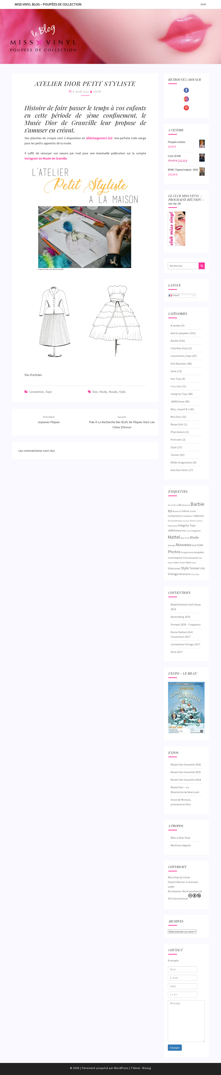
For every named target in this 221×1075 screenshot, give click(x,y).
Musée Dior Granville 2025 (186, 772)
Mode (103, 392)
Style (122, 392)
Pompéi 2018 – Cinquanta (185, 624)
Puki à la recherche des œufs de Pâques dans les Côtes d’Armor (122, 422)
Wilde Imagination (182, 462)
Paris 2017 (176, 652)
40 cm (175, 505)
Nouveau (183, 544)
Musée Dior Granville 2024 (186, 779)
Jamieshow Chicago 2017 (185, 644)
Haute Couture (196, 521)
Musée (113, 392)
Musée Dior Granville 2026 (186, 764)
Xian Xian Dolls (179, 470)
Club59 (193, 511)
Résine (188, 562)
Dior (95, 392)
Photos (174, 551)
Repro (170, 562)
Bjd (170, 511)
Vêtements (185, 574)
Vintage (173, 574)
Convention (175, 516)
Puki (200, 558)
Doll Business (178, 363)
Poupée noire (187, 552)
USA (202, 568)
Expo (180, 520)
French (175, 295)
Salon (194, 563)
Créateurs (187, 516)
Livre (188, 530)
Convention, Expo (40, 392)
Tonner (175, 455)
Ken (184, 530)
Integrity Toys (179, 394)
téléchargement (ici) (99, 138)
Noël (194, 545)
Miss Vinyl (185, 537)
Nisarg (146, 1068)
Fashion (186, 521)
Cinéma (184, 511)
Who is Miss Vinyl (180, 837)
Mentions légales (181, 845)
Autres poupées (180, 333)
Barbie (174, 340)
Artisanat (186, 505)
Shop (203, 4)
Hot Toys (176, 378)
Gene (174, 371)
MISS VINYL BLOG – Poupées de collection (48, 4)
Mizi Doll (176, 416)
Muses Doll (177, 424)
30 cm (170, 505)
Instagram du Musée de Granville (46, 158)
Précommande (190, 557)
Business (176, 511)
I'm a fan (176, 386)
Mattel (174, 537)
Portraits (176, 439)
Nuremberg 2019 (180, 616)
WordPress (121, 1068)
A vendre (176, 325)
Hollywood (172, 525)
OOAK (200, 545)
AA (179, 505)
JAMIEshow (177, 401)
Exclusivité (172, 520)
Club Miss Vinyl (179, 348)
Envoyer (175, 1047)
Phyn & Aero (178, 432)
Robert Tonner (179, 562)
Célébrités (198, 516)
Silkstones (174, 568)
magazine (195, 530)
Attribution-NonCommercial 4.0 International (185, 895)
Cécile (97, 91)
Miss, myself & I (180, 409)
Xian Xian (195, 574)
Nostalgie (171, 545)
